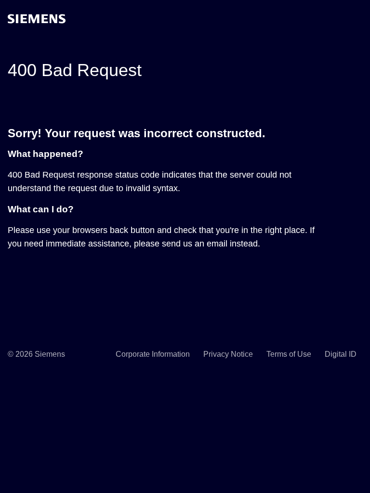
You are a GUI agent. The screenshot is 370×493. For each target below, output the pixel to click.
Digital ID (341, 354)
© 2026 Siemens (36, 354)
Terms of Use (288, 354)
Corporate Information (153, 354)
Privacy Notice (228, 354)
